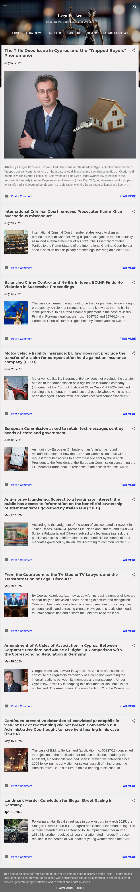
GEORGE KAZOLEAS (115, 33)
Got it (81, 888)
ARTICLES (55, 33)
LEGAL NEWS (34, 33)
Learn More (64, 888)
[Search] (135, 7)
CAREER (92, 33)
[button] (133, 51)
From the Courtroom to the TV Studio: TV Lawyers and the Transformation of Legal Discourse (61, 576)
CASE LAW (73, 33)
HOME (16, 33)
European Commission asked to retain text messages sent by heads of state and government (63, 430)
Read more (128, 196)
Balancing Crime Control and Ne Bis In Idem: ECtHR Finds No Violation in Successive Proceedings (63, 284)
